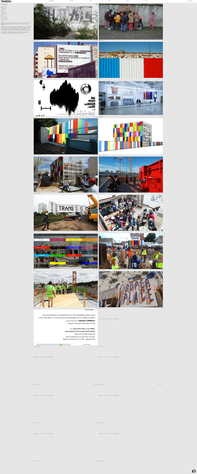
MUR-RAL (2, 10)
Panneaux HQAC (3, 9)
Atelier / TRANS (4, 14)
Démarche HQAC (3, 6)
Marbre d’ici (3, 20)
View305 (2, 15)
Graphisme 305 (3, 11)
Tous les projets (4, 4)
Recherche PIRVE (4, 17)
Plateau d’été (3, 16)
